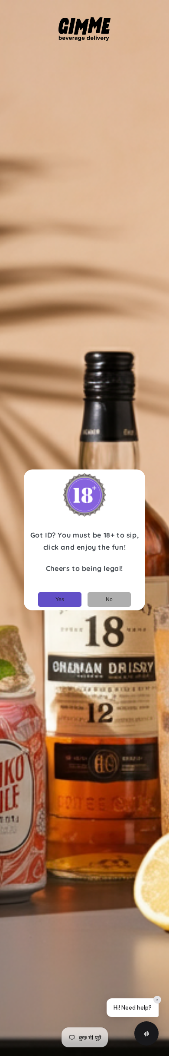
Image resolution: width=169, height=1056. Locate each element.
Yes (59, 599)
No (109, 599)
